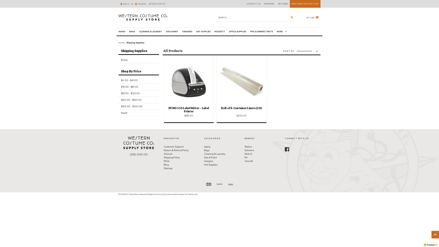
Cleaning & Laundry (150, 31)
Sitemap (168, 168)
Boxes (124, 59)
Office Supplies (237, 31)
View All (249, 161)
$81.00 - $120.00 (130, 93)
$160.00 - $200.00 (132, 106)
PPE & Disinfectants (261, 31)
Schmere (249, 150)
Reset (124, 112)
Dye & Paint (172, 31)
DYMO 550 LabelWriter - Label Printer (189, 110)
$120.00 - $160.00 (131, 99)
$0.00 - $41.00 (129, 80)
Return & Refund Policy (176, 150)
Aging (121, 31)
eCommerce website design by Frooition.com (179, 194)
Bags (132, 31)
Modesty (220, 31)
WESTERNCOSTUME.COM (305, 4)
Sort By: (289, 51)
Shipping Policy (172, 157)
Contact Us (253, 4)
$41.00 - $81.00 (129, 86)
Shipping (269, 4)
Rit (246, 157)
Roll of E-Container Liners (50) (241, 108)
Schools (168, 153)
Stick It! (248, 153)
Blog (166, 164)
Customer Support (174, 146)
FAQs (166, 161)
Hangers (187, 31)
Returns (283, 4)
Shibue (248, 146)
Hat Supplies (203, 31)
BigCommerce (155, 194)
